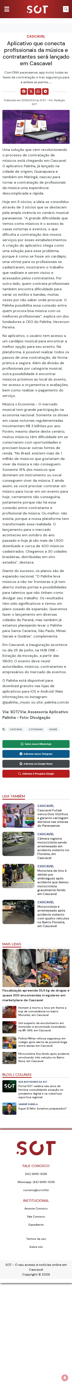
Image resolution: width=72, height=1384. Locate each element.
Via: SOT (10, 711)
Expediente (36, 1224)
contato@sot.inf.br (36, 1190)
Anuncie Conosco (36, 1208)
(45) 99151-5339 (36, 1174)
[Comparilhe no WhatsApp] (38, 91)
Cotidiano (36, 729)
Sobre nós (36, 1247)
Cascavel (36, 36)
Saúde (53, 729)
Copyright (30, 1274)
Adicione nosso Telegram (38, 754)
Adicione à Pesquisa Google (38, 773)
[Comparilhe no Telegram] (45, 91)
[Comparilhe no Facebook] (24, 91)
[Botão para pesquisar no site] (66, 9)
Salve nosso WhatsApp (38, 744)
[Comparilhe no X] (31, 91)
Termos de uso (36, 1239)
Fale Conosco (36, 1216)
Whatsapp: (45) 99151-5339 (36, 1182)
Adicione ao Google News (38, 763)
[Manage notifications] (65, 1378)
